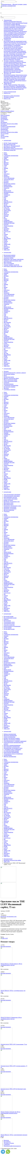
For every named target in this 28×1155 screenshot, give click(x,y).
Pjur (5, 169)
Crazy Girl (6, 207)
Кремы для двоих (8, 500)
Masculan (6, 164)
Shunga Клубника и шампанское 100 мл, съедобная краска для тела (11, 1018)
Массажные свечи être (9, 87)
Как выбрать (7, 1141)
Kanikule (6, 248)
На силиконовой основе (20, 41)
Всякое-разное (7, 185)
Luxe (5, 166)
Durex (5, 152)
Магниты (6, 72)
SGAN (5, 245)
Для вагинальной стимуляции (13, 50)
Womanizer (6, 176)
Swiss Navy (7, 173)
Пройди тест (7, 93)
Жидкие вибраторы (9, 59)
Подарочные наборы (14, 63)
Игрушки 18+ (7, 73)
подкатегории (7, 140)
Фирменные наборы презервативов (13, 148)
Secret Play (6, 228)
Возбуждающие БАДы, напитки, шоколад (15, 372)
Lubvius (6, 241)
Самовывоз (7, 1144)
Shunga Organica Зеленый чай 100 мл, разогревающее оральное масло (10, 1112)
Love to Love (7, 231)
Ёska (5, 197)
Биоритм (6, 182)
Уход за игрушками (20, 79)
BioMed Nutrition (8, 221)
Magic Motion (7, 238)
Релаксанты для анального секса (12, 56)
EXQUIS (6, 224)
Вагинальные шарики (9, 75)
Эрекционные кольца (21, 75)
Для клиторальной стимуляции (12, 49)
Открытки (16, 68)
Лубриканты (7, 39)
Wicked (5, 175)
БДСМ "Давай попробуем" (11, 84)
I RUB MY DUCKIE (9, 223)
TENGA (6, 200)
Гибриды (6, 42)
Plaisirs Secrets (7, 190)
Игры (21, 63)
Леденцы (6, 62)
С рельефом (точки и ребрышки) (15, 32)
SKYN (5, 213)
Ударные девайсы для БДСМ (11, 80)
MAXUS (6, 203)
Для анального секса (21, 42)
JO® (5, 189)
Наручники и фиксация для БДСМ (13, 266)
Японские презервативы (10, 735)
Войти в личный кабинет (7, 111)
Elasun (5, 242)
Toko (5, 172)
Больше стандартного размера (12, 738)
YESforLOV (7, 195)
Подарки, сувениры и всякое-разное (13, 61)
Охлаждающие (8, 46)
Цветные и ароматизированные (14, 29)
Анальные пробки (8, 76)
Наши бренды (7, 83)
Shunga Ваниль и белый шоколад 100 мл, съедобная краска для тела (11, 964)
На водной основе (8, 41)
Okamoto (6, 157)
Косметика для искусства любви (12, 48)
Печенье (6, 216)
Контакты (6, 1140)
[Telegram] (3, 1153)
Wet (5, 161)
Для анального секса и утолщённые (13, 753)
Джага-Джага (7, 210)
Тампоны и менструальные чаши (12, 260)
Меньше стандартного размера (12, 25)
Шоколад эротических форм (11, 378)
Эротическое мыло (9, 179)
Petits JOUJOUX (8, 202)
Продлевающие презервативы (12, 746)
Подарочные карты (9, 65)
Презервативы (8, 20)
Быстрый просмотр (6, 946)
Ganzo (5, 165)
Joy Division (7, 209)
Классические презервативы (11, 752)
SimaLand (6, 214)
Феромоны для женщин (16, 58)
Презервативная (8, 186)
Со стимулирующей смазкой (15, 33)
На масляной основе (17, 46)
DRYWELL (7, 247)
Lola (5, 199)
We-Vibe (6, 237)
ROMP (5, 240)
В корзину (7, 115)
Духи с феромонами (9, 178)
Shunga (5, 171)
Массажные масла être (9, 144)
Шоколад (6, 162)
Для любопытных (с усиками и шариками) (15, 26)
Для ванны (17, 59)
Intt (4, 217)
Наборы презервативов (10, 21)
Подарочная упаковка (17, 70)
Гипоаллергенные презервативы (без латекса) (14, 27)
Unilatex (6, 196)
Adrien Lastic (7, 244)
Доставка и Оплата (9, 97)
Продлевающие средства (10, 497)
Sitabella (6, 168)
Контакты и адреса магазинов (12, 95)
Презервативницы (8, 69)
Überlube (6, 193)
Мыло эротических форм (13, 66)
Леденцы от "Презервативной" (17, 86)
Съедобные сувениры (15, 72)
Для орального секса (9, 44)
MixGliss (6, 230)
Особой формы (15, 37)
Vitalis (5, 158)
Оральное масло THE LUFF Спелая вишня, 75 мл (14, 1044)
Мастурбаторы (11, 79)
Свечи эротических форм (10, 381)
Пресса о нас (7, 98)
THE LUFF (7, 249)
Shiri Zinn (6, 211)
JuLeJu (5, 204)
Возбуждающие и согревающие (12, 45)
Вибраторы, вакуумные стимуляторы (13, 259)
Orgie (5, 235)
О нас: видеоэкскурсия (10, 91)
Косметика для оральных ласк (17, 54)
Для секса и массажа (20, 44)
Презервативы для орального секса (13, 748)
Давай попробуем (8, 226)
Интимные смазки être (18, 89)
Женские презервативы (10, 756)
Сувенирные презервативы (11, 155)
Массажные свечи (8, 55)
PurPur (5, 218)
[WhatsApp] (8, 1153)
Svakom (6, 234)
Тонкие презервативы (17, 23)
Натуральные (12, 42)
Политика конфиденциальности (12, 1146)
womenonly (7, 220)
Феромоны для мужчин (10, 507)
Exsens (5, 227)
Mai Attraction (7, 206)
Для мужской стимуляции (15, 52)
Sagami (5, 154)
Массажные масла (18, 55)
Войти (2, 115)
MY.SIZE (6, 159)
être (5, 233)
